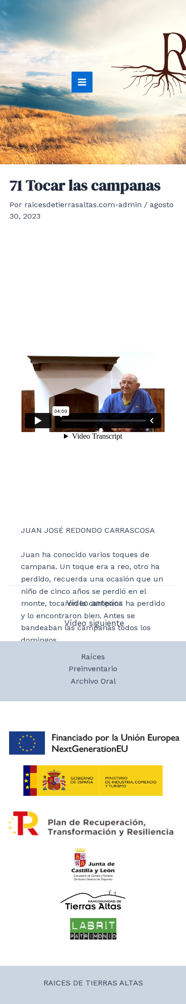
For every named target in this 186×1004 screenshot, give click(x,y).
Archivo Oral (93, 681)
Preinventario (93, 668)
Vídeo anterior (94, 603)
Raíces (93, 656)
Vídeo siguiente (94, 623)
